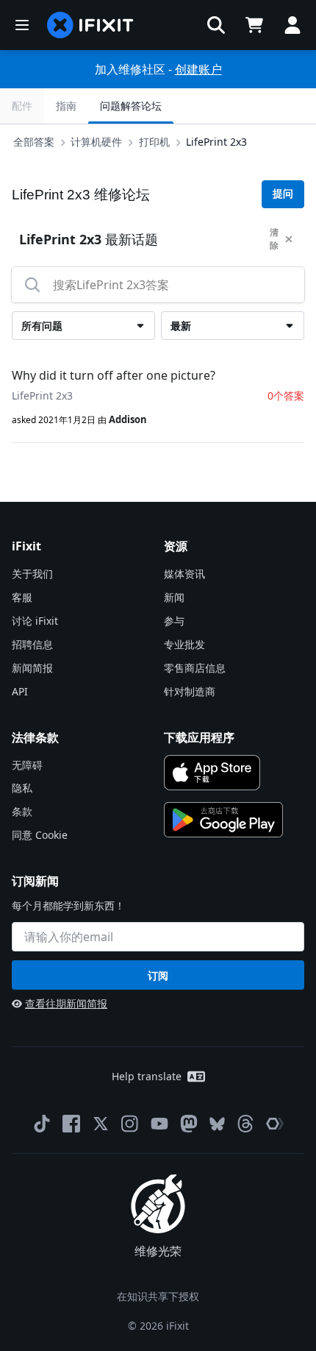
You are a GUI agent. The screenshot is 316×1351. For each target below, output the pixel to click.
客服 (22, 597)
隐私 (22, 788)
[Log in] (292, 25)
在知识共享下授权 (158, 1296)
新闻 (174, 597)
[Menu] (22, 25)
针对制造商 (189, 691)
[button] (216, 25)
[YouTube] (159, 1123)
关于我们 (32, 574)
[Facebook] (71, 1123)
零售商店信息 (195, 668)
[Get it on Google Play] (223, 819)
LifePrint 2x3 (216, 142)
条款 (22, 811)
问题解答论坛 (131, 106)
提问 (283, 193)
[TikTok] (42, 1123)
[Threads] (245, 1123)
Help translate (147, 1076)
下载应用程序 (199, 737)
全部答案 (33, 142)
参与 (174, 621)
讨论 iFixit (35, 621)
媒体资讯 (184, 574)
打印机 (154, 142)
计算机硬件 (96, 142)
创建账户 (198, 69)
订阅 (158, 975)
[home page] (90, 25)
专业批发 (184, 644)
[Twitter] (100, 1123)
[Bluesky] (217, 1124)
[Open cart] (254, 25)
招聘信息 (32, 644)
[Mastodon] (189, 1123)
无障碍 (27, 765)
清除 (274, 239)
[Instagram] (130, 1123)
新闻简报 (32, 668)
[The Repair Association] (275, 1123)
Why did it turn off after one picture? (113, 375)
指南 (66, 106)
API (20, 691)
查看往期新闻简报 (66, 1003)
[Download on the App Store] (212, 772)
